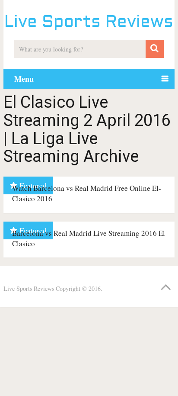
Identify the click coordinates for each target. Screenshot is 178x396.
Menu (24, 78)
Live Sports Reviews (88, 22)
